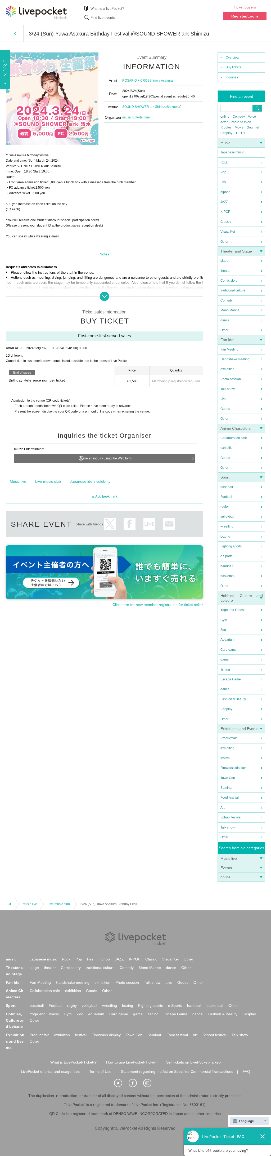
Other (224, 241)
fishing (225, 669)
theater (225, 271)
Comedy (239, 116)
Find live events (103, 18)
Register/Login (244, 16)
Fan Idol (227, 340)
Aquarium (227, 639)
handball (226, 566)
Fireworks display (233, 768)
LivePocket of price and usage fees (50, 1071)
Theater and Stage (236, 251)
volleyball (227, 517)
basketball (227, 576)
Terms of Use (100, 1071)
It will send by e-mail (169, 524)
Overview (232, 57)
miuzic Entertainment (137, 117)
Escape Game (230, 679)
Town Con (227, 778)
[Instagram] (150, 1083)
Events (226, 868)
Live (223, 399)
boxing (225, 536)
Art (222, 807)
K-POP (225, 212)
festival (225, 758)
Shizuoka (173, 107)
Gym (223, 620)
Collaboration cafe (233, 438)
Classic (225, 222)
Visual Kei (227, 231)
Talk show (227, 389)
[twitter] (121, 1083)
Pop (223, 172)
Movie (239, 127)
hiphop (225, 192)
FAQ (246, 1071)
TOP (9, 904)
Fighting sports (231, 546)
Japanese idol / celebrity (90, 481)
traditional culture (232, 290)
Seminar (226, 788)
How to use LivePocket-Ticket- (131, 1062)
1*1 (243, 133)
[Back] (15, 33)
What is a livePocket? (107, 9)
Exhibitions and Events (239, 729)
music (225, 143)
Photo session (241, 122)
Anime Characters (235, 428)
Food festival (229, 797)
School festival (230, 817)
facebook (130, 524)
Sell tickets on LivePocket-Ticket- (193, 1062)
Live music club (48, 481)
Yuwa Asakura (162, 80)
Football (226, 497)
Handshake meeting (235, 359)
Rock (224, 162)
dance (224, 320)
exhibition (227, 369)
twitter (110, 524)
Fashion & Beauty (233, 699)
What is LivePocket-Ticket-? (73, 1062)
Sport (224, 477)
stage (224, 261)
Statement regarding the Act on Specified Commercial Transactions (177, 1071)
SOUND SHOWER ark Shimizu (144, 107)
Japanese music (232, 152)
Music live (228, 858)
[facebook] (135, 1083)
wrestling (226, 526)
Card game (228, 650)
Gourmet (253, 127)
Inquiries (232, 77)
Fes (223, 182)
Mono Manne (230, 310)
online (224, 116)
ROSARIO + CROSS (137, 80)
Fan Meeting (229, 349)
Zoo (223, 630)
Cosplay (226, 133)
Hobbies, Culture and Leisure (15, 1020)
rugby (224, 506)
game (224, 659)
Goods (225, 409)
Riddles (226, 127)
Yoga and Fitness (232, 610)
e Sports (226, 556)
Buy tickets (233, 67)
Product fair (228, 738)
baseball (226, 487)
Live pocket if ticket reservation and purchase (36, 12)
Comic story (228, 280)
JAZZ (224, 202)
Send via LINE (149, 524)
